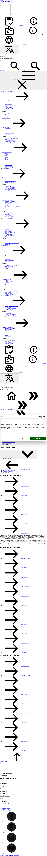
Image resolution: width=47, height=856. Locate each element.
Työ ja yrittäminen (5, 168)
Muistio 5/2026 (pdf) (25, 495)
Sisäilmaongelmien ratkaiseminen (8, 442)
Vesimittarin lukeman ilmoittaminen (12, 115)
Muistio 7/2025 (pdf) (25, 596)
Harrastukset (7, 158)
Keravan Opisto (8, 134)
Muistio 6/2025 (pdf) (25, 605)
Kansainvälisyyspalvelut (9, 182)
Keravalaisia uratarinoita (9, 188)
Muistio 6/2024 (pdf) (25, 703)
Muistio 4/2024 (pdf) (25, 722)
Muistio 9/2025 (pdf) (25, 577)
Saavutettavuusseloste (4, 855)
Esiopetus (7, 129)
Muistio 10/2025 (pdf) (25, 567)
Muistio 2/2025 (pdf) (25, 643)
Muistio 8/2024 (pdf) (25, 694)
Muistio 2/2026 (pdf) (25, 523)
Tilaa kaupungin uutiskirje (7, 810)
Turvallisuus (7, 205)
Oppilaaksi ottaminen (9, 139)
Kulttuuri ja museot (8, 154)
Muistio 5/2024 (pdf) (25, 713)
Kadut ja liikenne (8, 104)
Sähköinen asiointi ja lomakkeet (11, 141)
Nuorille (6, 159)
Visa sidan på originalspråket (5, 2)
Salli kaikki (38, 438)
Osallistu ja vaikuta (8, 202)
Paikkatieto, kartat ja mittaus (10, 105)
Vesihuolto (7, 109)
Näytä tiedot (40, 435)
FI (19, 44)
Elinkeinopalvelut (8, 180)
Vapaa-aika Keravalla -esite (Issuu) (11, 163)
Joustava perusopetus (9, 140)
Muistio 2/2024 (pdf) (25, 741)
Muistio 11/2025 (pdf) (25, 558)
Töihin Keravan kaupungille (10, 181)
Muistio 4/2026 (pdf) (25, 504)
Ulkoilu (6, 157)
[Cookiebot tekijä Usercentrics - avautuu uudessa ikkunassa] (40, 417)
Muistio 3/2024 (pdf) (25, 731)
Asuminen (7, 101)
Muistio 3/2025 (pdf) (25, 633)
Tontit (6, 106)
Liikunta (6, 156)
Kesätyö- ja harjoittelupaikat (10, 187)
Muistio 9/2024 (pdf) (25, 684)
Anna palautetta (5, 807)
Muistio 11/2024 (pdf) (25, 666)
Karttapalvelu (7, 117)
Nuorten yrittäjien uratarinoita (10, 189)
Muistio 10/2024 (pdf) (25, 675)
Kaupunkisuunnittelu (9, 102)
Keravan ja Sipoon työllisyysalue (11, 178)
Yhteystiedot (4, 805)
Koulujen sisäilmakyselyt (7, 443)
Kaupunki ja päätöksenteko (7, 190)
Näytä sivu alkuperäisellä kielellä (7, 1)
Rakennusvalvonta (8, 107)
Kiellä (23, 438)
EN (22, 44)
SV (20, 44)
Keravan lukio (7, 131)
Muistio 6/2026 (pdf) (25, 486)
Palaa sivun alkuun (4, 761)
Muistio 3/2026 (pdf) (25, 514)
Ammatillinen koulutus (9, 133)
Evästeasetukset (16, 855)
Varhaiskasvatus (8, 128)
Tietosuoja (11, 855)
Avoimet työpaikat (8, 186)
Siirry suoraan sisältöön (4, 0)
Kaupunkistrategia (8, 215)
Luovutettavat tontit (8, 113)
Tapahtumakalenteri (8, 165)
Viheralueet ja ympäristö (9, 108)
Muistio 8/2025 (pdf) (25, 586)
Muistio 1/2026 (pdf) (25, 533)
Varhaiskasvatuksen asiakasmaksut (11, 138)
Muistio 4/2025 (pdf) (25, 624)
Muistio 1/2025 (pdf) (25, 652)
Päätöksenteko (7, 203)
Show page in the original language (7, 3)
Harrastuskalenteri (8, 166)
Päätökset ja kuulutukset (9, 216)
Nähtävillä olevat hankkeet (10, 114)
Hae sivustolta (3, 70)
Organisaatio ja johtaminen (10, 201)
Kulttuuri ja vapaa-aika (6, 142)
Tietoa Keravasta (8, 208)
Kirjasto (6, 153)
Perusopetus (7, 130)
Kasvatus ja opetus (6, 118)
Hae (25, 70)
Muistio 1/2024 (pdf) (25, 750)
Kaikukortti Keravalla (9, 167)
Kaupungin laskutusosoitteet (10, 213)
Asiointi (6, 204)
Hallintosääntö (7, 214)
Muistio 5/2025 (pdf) (25, 614)
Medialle (6, 207)
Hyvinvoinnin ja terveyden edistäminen (12, 206)
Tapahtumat (7, 155)
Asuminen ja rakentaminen (7, 91)
